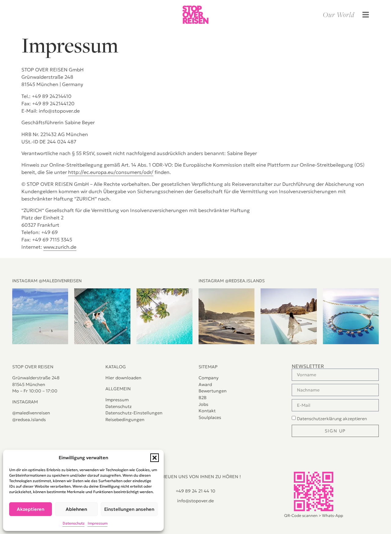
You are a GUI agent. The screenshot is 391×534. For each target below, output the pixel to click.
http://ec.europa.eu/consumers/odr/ (110, 172)
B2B (202, 397)
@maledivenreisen (31, 413)
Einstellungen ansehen (129, 509)
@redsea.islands (29, 419)
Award (205, 384)
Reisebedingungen (124, 419)
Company (208, 378)
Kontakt (207, 410)
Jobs (203, 404)
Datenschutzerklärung (319, 418)
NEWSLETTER (308, 366)
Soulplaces (210, 417)
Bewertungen (213, 391)
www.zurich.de (59, 247)
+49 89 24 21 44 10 (195, 491)
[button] (155, 458)
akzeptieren (332, 418)
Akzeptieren (30, 509)
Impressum (98, 523)
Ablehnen (76, 509)
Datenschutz (74, 523)
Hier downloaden (123, 378)
